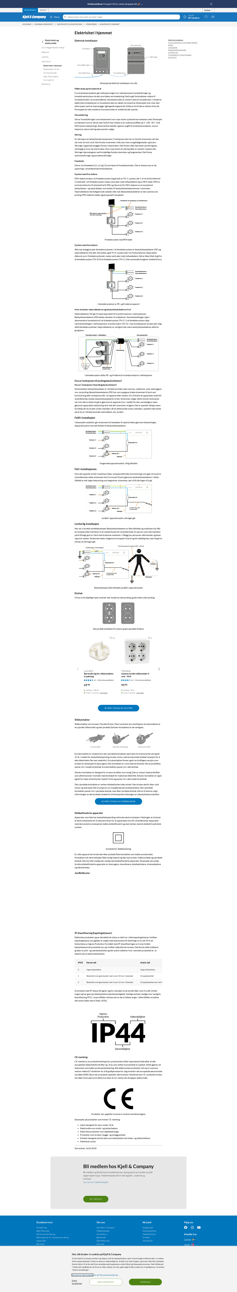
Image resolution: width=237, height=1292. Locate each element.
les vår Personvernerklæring (106, 1275)
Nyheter (146, 1237)
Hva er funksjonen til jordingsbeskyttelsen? (182, 43)
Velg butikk (104, 693)
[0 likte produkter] (206, 16)
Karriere (100, 1244)
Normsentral (48, 80)
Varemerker (148, 1240)
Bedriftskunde (42, 1231)
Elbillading (46, 84)
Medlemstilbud (149, 1234)
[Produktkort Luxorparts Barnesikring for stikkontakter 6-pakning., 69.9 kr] (100, 651)
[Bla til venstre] (78, 669)
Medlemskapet (103, 1231)
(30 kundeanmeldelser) (105, 680)
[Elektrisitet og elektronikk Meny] (84, 24)
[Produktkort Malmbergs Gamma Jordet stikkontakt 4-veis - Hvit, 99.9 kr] (137, 651)
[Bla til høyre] (159, 669)
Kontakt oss (41, 1227)
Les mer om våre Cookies (82, 1275)
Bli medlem (96, 1199)
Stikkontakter (172, 47)
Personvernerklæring (45, 1234)
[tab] (30, 10)
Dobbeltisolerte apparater (177, 50)
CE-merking (172, 57)
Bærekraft (101, 1237)
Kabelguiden (148, 1227)
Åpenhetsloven (103, 1240)
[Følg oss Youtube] (199, 1227)
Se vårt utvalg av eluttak (119, 708)
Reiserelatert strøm (51, 69)
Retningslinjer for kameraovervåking (52, 1237)
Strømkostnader (50, 73)
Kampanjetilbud (149, 1231)
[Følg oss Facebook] (185, 1227)
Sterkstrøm (46, 61)
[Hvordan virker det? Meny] (55, 24)
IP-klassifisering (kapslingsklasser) (180, 55)
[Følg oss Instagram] (192, 1227)
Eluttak (170, 45)
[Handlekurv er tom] (213, 16)
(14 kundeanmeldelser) (143, 680)
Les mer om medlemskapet (95, 1182)
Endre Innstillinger (77, 1282)
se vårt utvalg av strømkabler (118, 801)
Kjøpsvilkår (41, 1240)
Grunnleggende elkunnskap (53, 47)
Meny (57, 17)
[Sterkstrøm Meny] (98, 24)
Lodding (45, 57)
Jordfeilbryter (173, 52)
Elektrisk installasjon (175, 40)
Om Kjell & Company (106, 1227)
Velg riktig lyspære (50, 76)
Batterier (45, 52)
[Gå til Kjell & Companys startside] (35, 17)
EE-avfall (40, 1244)
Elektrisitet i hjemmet (52, 65)
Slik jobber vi (102, 1234)
